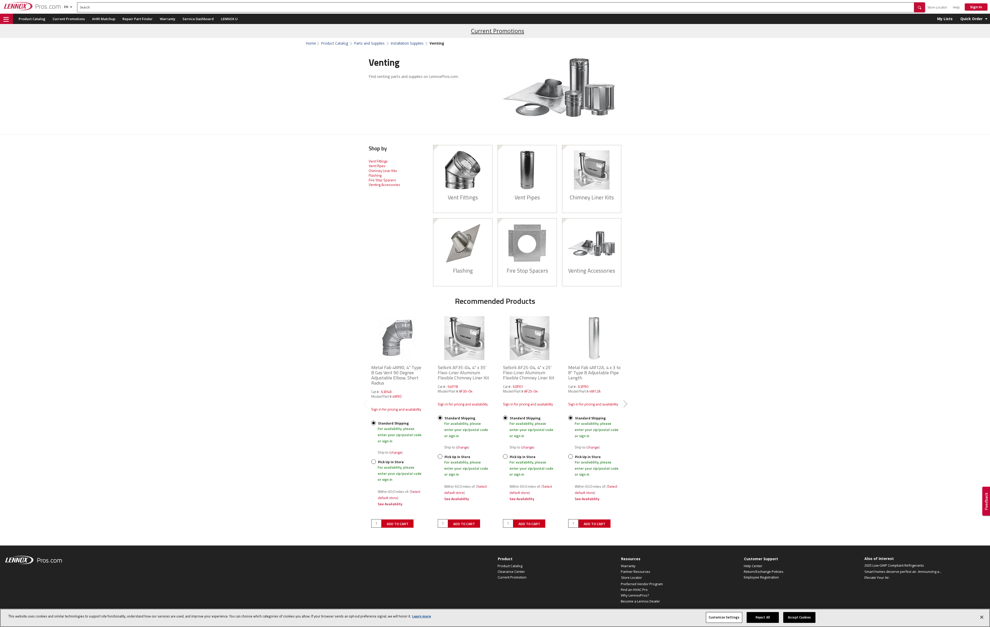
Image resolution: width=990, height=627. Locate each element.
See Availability (390, 504)
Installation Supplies (407, 43)
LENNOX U (229, 19)
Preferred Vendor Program (642, 584)
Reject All (763, 617)
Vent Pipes (377, 165)
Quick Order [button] (971, 18)
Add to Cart (397, 523)
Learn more (421, 616)
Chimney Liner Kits (383, 170)
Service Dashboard (198, 19)
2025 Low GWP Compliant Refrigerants (894, 565)
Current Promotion (512, 577)
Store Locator (937, 7)
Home (311, 43)
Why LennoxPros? (635, 595)
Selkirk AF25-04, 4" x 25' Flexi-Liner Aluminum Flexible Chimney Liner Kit (528, 372)
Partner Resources (635, 571)
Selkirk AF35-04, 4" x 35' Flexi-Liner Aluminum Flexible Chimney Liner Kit (463, 372)
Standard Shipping (393, 423)
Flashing (375, 175)
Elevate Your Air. (877, 577)
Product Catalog (32, 19)
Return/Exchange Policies (763, 571)
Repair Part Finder (137, 19)
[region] (495, 618)
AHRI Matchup (103, 19)
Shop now (463, 174)
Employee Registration (761, 577)
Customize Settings (724, 617)
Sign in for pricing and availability (396, 409)
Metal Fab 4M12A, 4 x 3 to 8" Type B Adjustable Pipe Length (594, 372)
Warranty (167, 19)
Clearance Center (511, 571)
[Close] (981, 617)
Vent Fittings (378, 161)
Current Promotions (69, 19)
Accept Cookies (799, 617)
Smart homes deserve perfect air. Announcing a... (903, 571)
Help (956, 7)
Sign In (976, 7)
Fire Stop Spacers (382, 180)
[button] (919, 7)
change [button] (396, 452)
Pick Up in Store (390, 461)
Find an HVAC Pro (634, 589)
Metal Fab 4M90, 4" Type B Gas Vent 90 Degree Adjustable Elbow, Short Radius (396, 375)
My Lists (945, 18)
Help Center (753, 566)
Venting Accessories (384, 184)
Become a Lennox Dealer (640, 601)
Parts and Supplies (369, 43)
